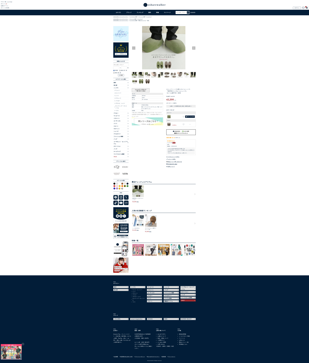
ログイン (297, 7)
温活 (148, 20)
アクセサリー (117, 133)
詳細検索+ (193, 12)
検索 (188, 12)
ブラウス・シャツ (120, 103)
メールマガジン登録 (184, 336)
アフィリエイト (171, 356)
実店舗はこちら (183, 344)
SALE (115, 156)
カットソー (118, 93)
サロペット (117, 128)
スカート (116, 126)
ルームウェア (149, 16)
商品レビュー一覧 (184, 342)
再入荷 (115, 85)
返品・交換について (163, 338)
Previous (133, 48)
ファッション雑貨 (141, 16)
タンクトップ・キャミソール (121, 107)
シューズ (116, 131)
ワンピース (117, 115)
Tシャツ (117, 90)
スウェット (118, 98)
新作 (149, 12)
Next (193, 48)
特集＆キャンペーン (142, 20)
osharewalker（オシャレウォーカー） (120, 16)
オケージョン (117, 146)
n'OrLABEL (117, 319)
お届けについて (162, 336)
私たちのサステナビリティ (153, 356)
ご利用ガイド (143, 346)
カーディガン (117, 121)
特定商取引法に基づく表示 (126, 356)
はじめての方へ (162, 334)
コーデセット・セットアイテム (121, 142)
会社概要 (116, 356)
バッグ (115, 139)
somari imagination (137, 319)
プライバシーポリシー (140, 356)
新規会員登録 (182, 334)
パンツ (115, 123)
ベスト (117, 110)
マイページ (182, 338)
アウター (116, 113)
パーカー (117, 100)
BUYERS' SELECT (186, 319)
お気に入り (182, 340)
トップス (116, 87)
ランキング (140, 12)
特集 (157, 12)
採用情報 (164, 356)
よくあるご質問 (162, 342)
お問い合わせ (161, 344)
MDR (165, 319)
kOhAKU (150, 319)
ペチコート (117, 118)
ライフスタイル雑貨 (133, 16)
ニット (117, 95)
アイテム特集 (168, 298)
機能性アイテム (168, 301)
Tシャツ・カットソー (137, 289)
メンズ (115, 148)
